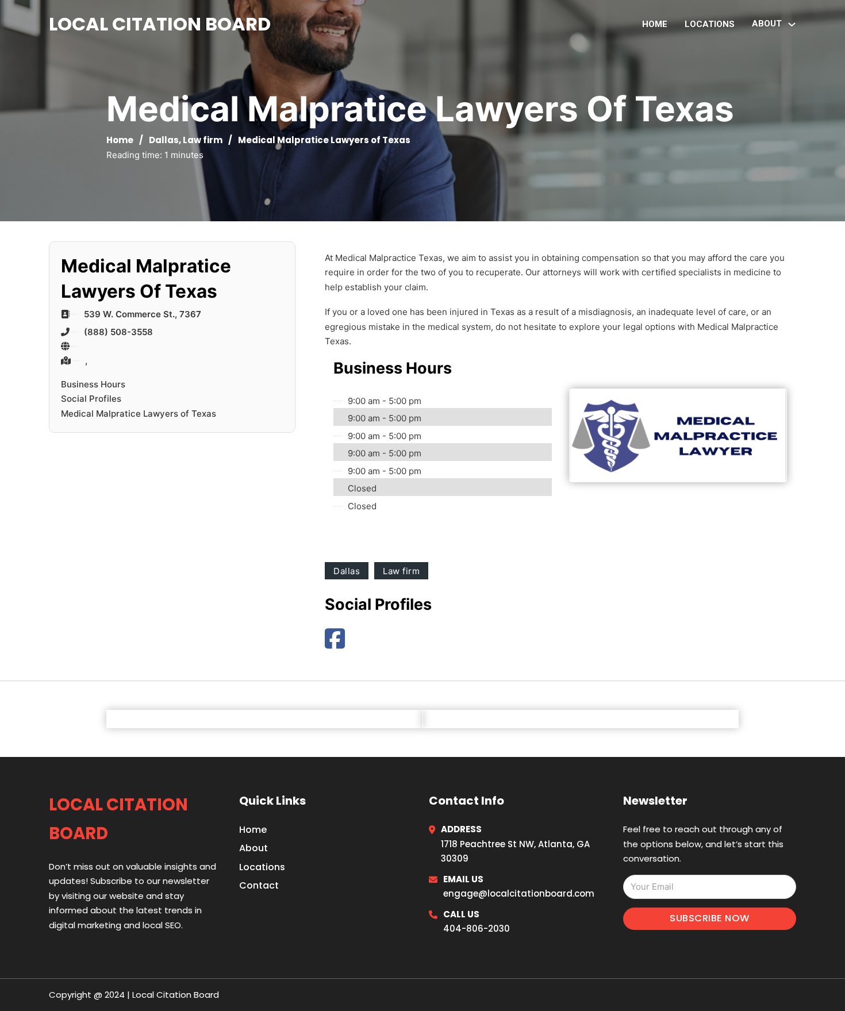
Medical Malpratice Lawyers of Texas (138, 413)
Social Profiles (91, 398)
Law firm (202, 140)
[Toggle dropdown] (792, 24)
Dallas (164, 140)
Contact (259, 885)
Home (654, 24)
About (253, 848)
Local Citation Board (160, 24)
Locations (710, 24)
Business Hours (93, 384)
